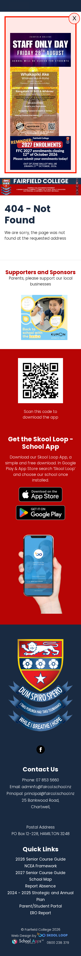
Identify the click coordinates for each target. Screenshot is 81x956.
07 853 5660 (47, 780)
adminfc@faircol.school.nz (46, 786)
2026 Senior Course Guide (41, 859)
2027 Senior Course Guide (40, 872)
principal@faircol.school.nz (49, 793)
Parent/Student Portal (40, 906)
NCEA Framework (41, 866)
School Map (40, 879)
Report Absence (40, 886)
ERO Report (40, 913)
